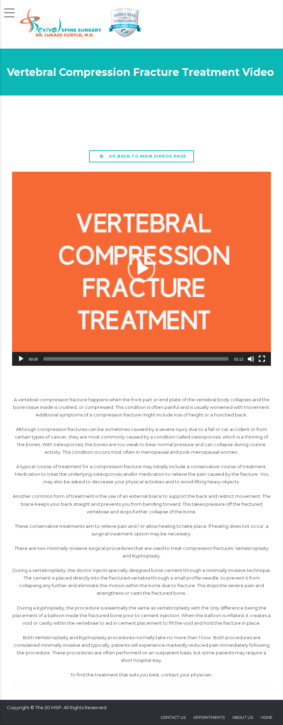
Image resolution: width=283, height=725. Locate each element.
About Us (242, 717)
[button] (141, 268)
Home (266, 717)
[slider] (135, 359)
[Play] (21, 358)
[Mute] (250, 358)
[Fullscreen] (261, 358)
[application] (141, 269)
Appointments (209, 717)
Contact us (173, 717)
